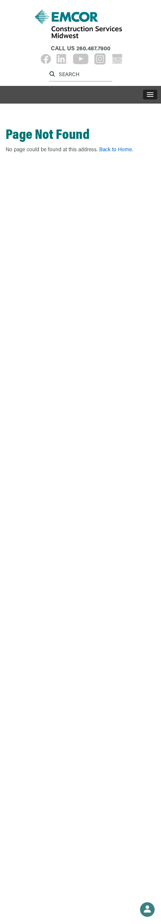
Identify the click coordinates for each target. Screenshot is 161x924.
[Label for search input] (79, 73)
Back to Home (115, 149)
